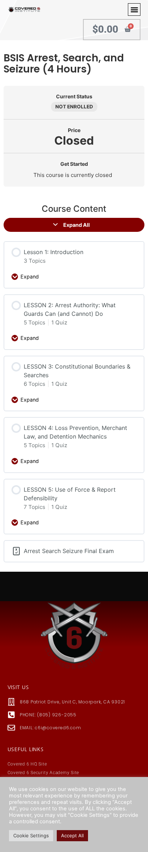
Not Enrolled (74, 106)
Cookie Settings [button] (31, 835)
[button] (134, 9)
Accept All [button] (72, 835)
